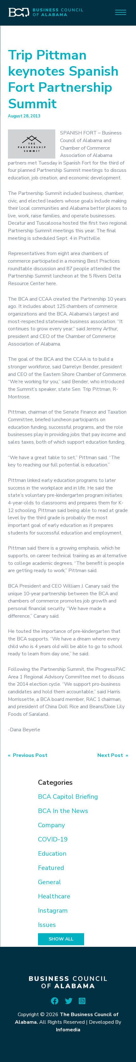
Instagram (53, 910)
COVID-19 (53, 839)
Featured (51, 868)
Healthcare (54, 896)
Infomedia (68, 1029)
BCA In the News (63, 811)
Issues (47, 925)
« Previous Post (27, 755)
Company (51, 825)
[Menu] (120, 12)
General (49, 882)
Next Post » (112, 755)
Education (52, 853)
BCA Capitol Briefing (68, 796)
